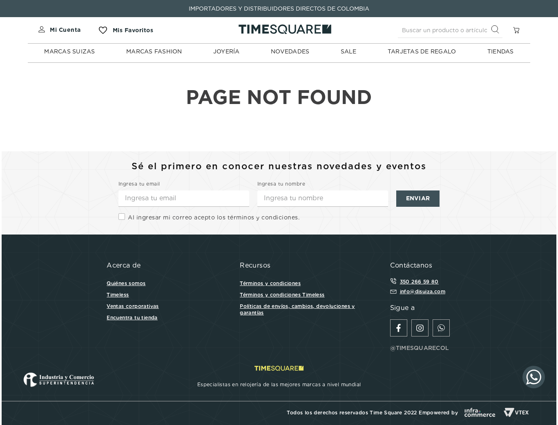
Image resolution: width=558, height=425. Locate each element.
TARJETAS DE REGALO (422, 51)
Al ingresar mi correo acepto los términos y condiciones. (213, 217)
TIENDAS (500, 51)
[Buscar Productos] (496, 30)
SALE (349, 51)
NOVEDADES (290, 51)
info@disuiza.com (422, 291)
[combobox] (450, 30)
